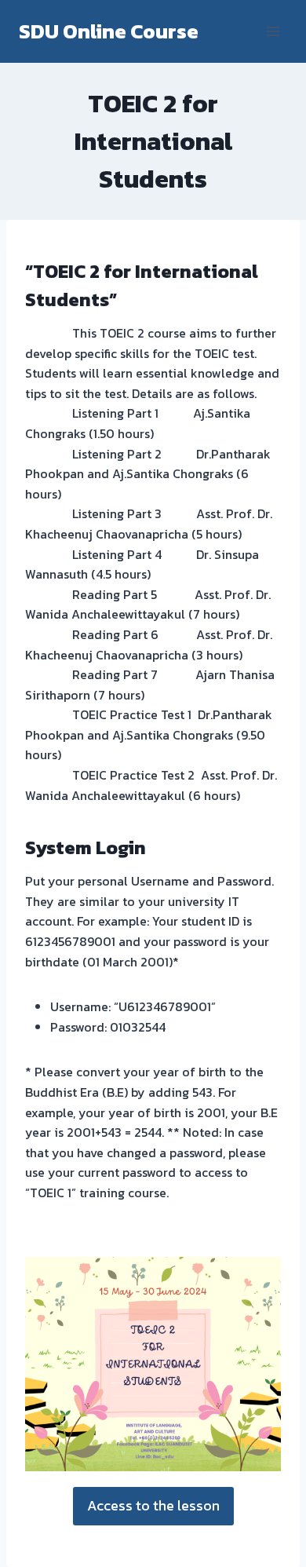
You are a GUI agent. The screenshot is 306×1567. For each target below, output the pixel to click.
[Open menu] (272, 31)
